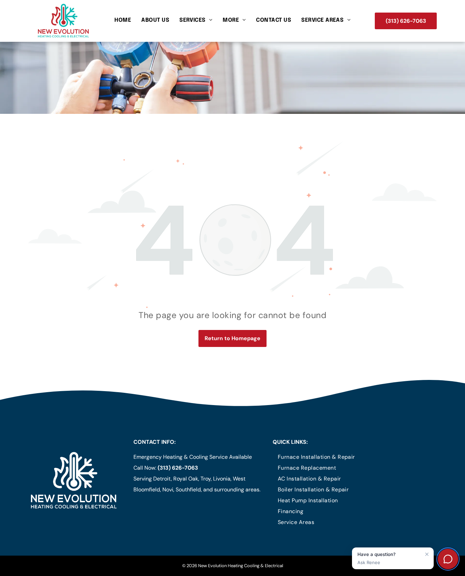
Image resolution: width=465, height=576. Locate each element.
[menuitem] (122, 20)
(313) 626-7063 (178, 467)
